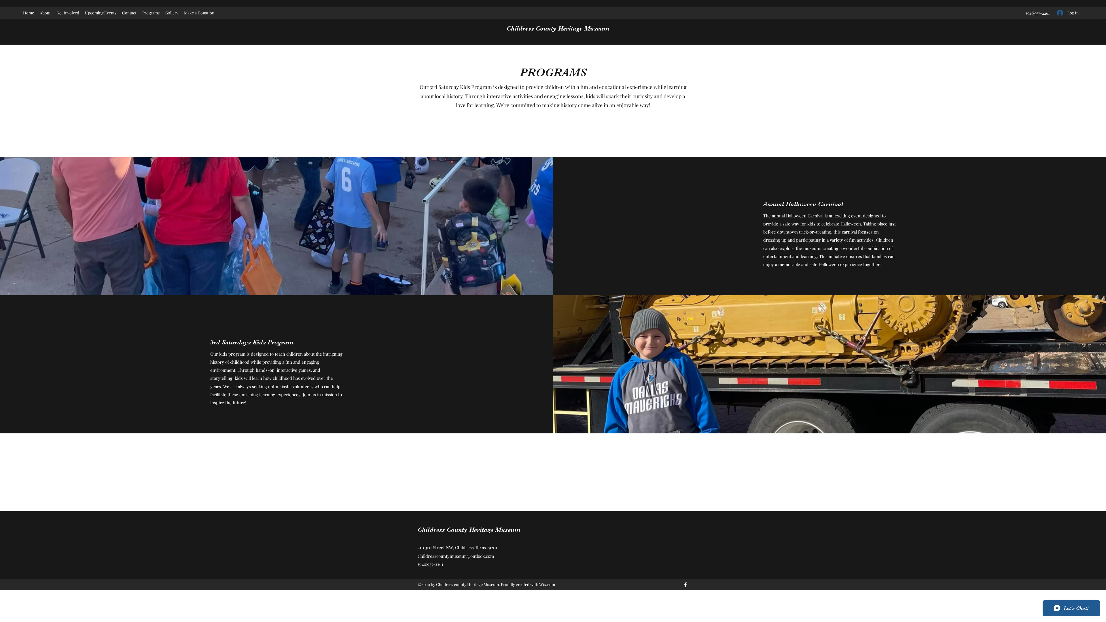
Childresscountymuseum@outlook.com (456, 556)
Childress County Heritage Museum (558, 28)
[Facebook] (685, 584)
